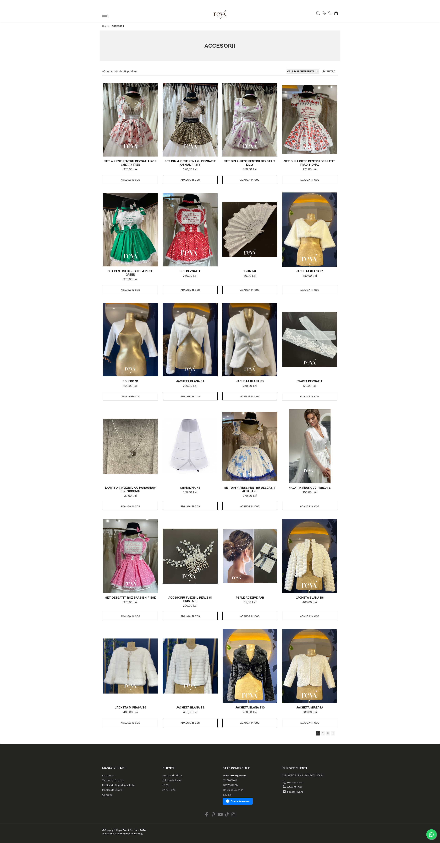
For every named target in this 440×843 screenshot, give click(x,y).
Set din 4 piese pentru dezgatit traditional (309, 162)
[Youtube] (220, 815)
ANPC (165, 785)
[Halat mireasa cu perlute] (309, 446)
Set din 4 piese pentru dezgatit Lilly (249, 162)
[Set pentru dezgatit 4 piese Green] (130, 229)
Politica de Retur (172, 780)
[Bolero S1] (130, 340)
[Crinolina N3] (190, 446)
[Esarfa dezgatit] (309, 340)
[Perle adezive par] (249, 556)
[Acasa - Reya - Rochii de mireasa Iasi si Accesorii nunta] (220, 14)
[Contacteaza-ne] (324, 14)
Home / (106, 26)
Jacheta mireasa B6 (130, 707)
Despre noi (108, 775)
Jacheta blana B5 (250, 381)
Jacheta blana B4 (190, 381)
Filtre (330, 71)
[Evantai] (249, 229)
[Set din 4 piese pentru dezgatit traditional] (309, 120)
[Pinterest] (213, 815)
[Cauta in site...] (318, 14)
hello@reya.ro (295, 791)
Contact (107, 794)
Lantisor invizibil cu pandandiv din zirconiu (130, 489)
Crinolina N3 (190, 487)
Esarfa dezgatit (309, 381)
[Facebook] (207, 815)
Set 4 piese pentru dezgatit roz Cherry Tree (130, 162)
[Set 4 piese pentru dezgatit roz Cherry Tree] (130, 120)
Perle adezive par (250, 597)
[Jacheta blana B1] (309, 229)
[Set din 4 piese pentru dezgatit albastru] (249, 446)
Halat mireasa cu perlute (310, 487)
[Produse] (105, 16)
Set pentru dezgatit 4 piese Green (130, 272)
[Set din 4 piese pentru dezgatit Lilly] (249, 120)
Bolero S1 (130, 381)
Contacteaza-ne (240, 801)
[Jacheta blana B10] (249, 666)
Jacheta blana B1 (309, 271)
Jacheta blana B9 (190, 707)
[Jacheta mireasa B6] (130, 666)
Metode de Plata (172, 775)
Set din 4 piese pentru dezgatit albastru (249, 489)
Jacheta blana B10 (250, 707)
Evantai (250, 271)
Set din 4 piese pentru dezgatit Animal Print (190, 162)
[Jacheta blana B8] (309, 556)
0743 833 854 (295, 782)
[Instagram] (233, 815)
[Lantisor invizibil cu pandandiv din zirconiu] (130, 446)
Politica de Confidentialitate (118, 785)
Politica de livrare (112, 789)
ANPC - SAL (168, 789)
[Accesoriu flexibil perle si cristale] (190, 556)
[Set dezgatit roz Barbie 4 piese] (130, 556)
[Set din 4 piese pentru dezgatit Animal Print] (190, 120)
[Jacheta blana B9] (190, 666)
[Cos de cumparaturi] (336, 14)
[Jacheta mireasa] (309, 666)
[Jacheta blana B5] (249, 340)
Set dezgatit (190, 271)
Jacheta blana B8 (309, 597)
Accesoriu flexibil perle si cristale (190, 599)
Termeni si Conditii (113, 780)
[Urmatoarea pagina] (333, 733)
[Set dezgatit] (190, 229)
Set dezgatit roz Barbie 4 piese (130, 597)
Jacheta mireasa (309, 707)
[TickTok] (227, 815)
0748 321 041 (294, 787)
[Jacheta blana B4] (190, 340)
